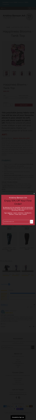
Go (31, 221)
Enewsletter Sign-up (18, 417)
